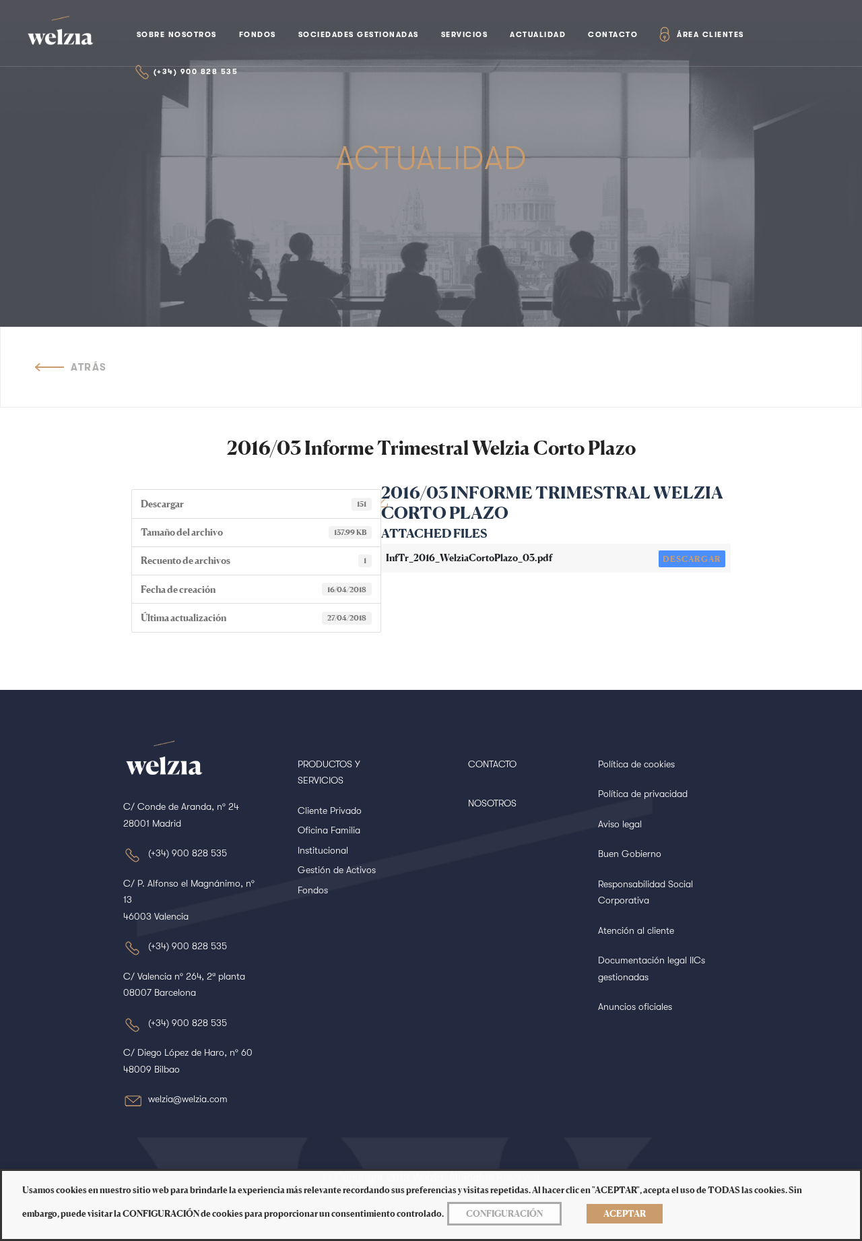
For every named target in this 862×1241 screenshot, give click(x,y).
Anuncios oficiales (635, 1006)
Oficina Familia (329, 830)
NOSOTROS (492, 803)
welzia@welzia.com (188, 1098)
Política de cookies (636, 764)
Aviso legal (620, 824)
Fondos (257, 34)
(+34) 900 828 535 (196, 71)
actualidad (538, 34)
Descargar (692, 559)
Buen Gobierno (629, 853)
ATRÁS (89, 367)
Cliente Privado (330, 810)
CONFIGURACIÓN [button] (504, 1213)
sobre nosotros (177, 34)
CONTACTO (492, 764)
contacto (613, 34)
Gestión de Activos (337, 869)
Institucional (323, 850)
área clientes (710, 34)
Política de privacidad (643, 793)
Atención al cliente (636, 930)
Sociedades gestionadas (358, 34)
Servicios (464, 34)
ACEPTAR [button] (624, 1213)
